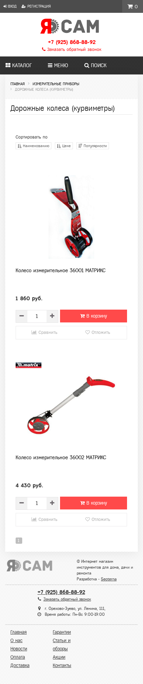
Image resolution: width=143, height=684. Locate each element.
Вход (12, 6)
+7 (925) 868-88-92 (71, 42)
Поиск (98, 65)
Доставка (20, 665)
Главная (18, 632)
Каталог (21, 65)
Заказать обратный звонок (73, 49)
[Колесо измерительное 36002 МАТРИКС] (71, 404)
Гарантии (62, 632)
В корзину (96, 316)
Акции (59, 657)
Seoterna (109, 579)
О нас (16, 640)
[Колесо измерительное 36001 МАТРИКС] (71, 217)
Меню (60, 65)
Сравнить (47, 332)
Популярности (94, 146)
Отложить (100, 332)
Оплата (17, 657)
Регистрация (38, 6)
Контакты (62, 665)
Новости (18, 648)
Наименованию (35, 146)
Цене (66, 146)
